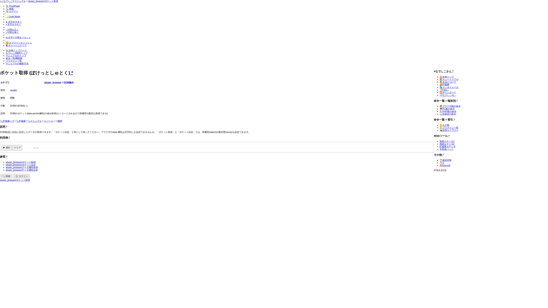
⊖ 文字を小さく (13, 24)
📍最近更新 (446, 160)
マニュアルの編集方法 (17, 63)
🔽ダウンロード (448, 92)
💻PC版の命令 (447, 109)
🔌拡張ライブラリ (449, 130)
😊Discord (445, 165)
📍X (442, 163)
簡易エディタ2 (447, 144)
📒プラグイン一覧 (449, 127)
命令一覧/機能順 (14, 58)
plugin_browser (36, 1)
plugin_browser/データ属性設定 (22, 170)
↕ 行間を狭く (12, 32)
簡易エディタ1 (447, 141)
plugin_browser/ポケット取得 (21, 162)
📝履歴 (58, 121)
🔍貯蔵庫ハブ (7, 121)
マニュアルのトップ (16, 55)
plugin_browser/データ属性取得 (22, 167)
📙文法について (448, 82)
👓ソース (48, 121)
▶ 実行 (6, 147)
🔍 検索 (10, 9)
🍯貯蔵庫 (444, 84)
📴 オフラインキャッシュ (19, 43)
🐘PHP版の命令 (448, 111)
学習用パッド (446, 149)
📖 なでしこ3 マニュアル (13, 1)
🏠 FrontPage (13, 6)
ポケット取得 (51, 1)
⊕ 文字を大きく (14, 22)
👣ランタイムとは (449, 87)
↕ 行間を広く (12, 30)
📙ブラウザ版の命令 (450, 106)
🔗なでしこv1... (448, 95)
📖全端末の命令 (448, 114)
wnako (13, 90)
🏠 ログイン (12, 11)
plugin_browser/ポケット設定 (21, 165)
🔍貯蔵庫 (21, 121)
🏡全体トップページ (16, 50)
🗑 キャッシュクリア (16, 45)
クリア (17, 147)
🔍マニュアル (34, 121)
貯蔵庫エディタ (448, 146)
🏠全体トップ (447, 77)
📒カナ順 (444, 125)
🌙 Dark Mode (13, 16)
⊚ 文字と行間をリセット (18, 37)
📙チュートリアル (449, 79)
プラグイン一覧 (14, 61)
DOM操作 (69, 82)
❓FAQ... (444, 90)
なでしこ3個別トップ (17, 53)
